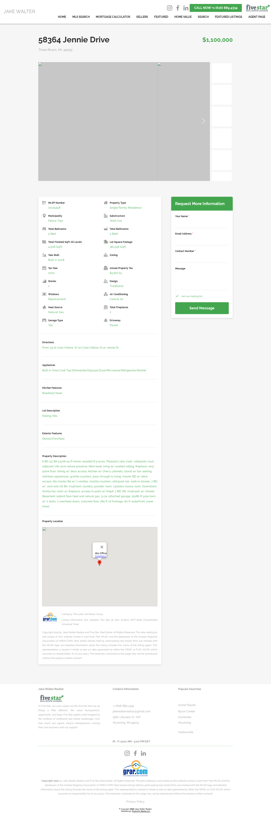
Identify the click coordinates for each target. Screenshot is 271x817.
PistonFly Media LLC (141, 811)
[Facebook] (177, 7)
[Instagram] (169, 7)
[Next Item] (203, 121)
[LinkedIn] (185, 7)
